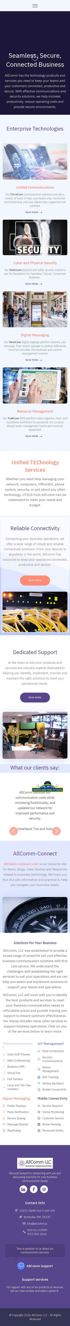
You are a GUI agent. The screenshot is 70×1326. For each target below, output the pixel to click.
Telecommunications (17, 1045)
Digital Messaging (16, 1098)
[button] (13, 831)
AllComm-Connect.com (21, 864)
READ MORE (31, 212)
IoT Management (51, 1043)
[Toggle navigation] (35, 5)
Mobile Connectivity (52, 1098)
